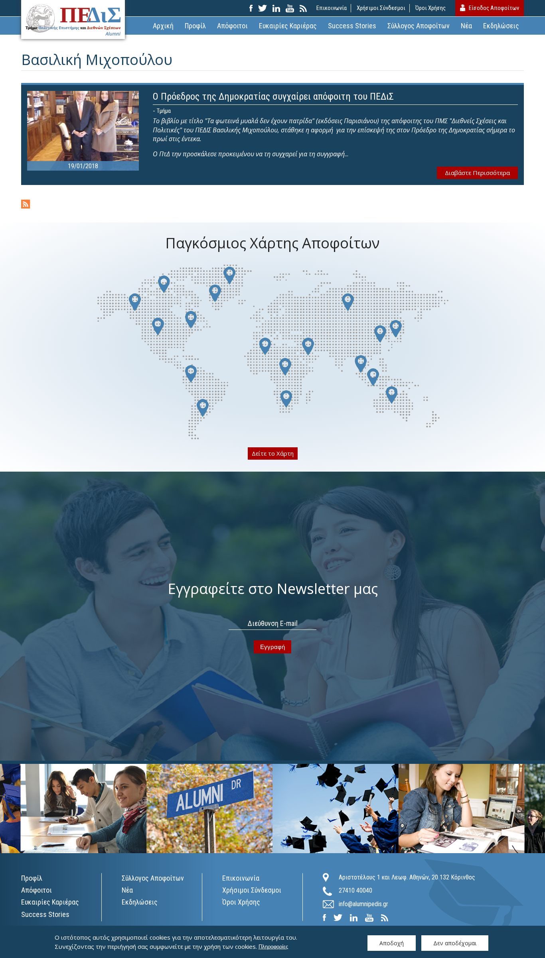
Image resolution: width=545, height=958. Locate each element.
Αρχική (163, 26)
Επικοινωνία (331, 8)
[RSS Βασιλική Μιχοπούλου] (25, 204)
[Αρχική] (73, 19)
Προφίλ (195, 26)
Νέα (466, 26)
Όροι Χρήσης (430, 8)
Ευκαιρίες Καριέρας (288, 26)
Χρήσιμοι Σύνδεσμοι (381, 8)
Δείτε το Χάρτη (273, 453)
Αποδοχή (391, 943)
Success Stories (352, 26)
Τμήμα (164, 110)
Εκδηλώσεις (501, 26)
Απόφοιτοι (232, 26)
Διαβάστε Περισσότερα (477, 173)
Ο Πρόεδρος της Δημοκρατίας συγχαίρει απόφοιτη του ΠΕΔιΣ (273, 96)
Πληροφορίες (273, 947)
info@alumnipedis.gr (363, 904)
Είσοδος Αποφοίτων (494, 8)
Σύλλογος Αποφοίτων (418, 26)
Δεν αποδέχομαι (454, 943)
